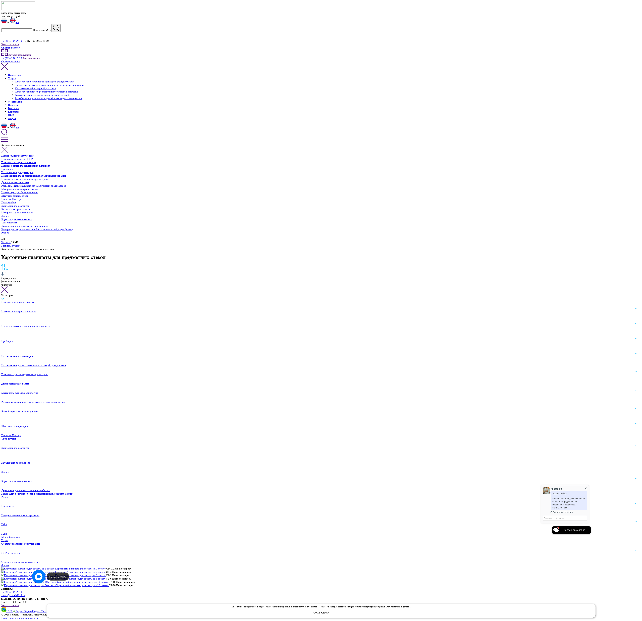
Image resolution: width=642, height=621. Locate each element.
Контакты (13, 111)
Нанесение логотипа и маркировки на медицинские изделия (49, 84)
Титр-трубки (8, 202)
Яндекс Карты (40, 611)
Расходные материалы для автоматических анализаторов (33, 185)
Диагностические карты (15, 182)
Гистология (7, 506)
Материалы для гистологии (17, 212)
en (17, 22)
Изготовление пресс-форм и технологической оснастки (46, 91)
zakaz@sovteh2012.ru (13, 595)
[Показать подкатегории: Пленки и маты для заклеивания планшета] (636, 323)
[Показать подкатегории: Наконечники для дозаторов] (636, 353)
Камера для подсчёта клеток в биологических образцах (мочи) (37, 229)
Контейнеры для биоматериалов (19, 192)
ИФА (4, 524)
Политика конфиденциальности (19, 617)
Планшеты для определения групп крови (24, 179)
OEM (11, 115)
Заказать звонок (10, 44)
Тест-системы (9, 222)
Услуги (12, 78)
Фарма (5, 565)
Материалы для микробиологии (19, 189)
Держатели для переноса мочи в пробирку (25, 225)
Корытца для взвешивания (16, 219)
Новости (13, 105)
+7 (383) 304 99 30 (11, 40)
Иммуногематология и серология (20, 515)
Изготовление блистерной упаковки (35, 88)
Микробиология (10, 537)
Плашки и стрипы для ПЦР (17, 159)
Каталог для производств (15, 209)
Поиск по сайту (42, 30)
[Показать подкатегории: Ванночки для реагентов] (636, 445)
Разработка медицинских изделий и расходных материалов (48, 98)
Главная (5, 245)
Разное (5, 232)
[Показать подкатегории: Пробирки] (636, 338)
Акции (12, 118)
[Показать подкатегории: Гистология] (636, 503)
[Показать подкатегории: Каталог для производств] (636, 460)
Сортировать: (9, 278)
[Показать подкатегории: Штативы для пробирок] (636, 423)
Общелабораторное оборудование (20, 543)
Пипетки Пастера (11, 199)
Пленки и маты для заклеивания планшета (25, 165)
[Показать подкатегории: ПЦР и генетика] (636, 550)
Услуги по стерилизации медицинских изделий (42, 95)
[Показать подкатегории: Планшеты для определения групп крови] (636, 372)
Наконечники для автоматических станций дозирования (33, 175)
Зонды (5, 215)
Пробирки (7, 169)
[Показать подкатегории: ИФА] (636, 522)
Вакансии (13, 108)
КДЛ (4, 533)
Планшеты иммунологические (18, 162)
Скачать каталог (10, 47)
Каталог (6, 242)
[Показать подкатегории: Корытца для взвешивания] (636, 478)
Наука (4, 540)
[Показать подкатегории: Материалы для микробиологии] (636, 390)
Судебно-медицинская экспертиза (20, 561)
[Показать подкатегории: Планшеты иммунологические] (636, 308)
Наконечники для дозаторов (17, 172)
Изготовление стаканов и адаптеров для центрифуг (44, 81)
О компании (15, 101)
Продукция (14, 74)
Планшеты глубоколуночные (17, 155)
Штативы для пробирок (14, 195)
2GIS (9, 611)
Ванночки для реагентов (15, 205)
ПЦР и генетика (10, 552)
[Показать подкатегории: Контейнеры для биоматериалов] (636, 408)
